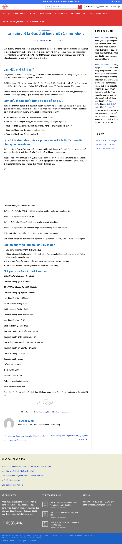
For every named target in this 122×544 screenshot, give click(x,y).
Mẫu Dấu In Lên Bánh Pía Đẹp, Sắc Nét (18, 471)
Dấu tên (33, 14)
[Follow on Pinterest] (21, 523)
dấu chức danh (101, 141)
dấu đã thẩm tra (108, 148)
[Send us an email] (119, 2)
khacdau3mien (57, 41)
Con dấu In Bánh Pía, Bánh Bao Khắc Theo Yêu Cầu (22, 476)
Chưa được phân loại (46, 30)
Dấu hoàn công (61, 14)
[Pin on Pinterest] (52, 403)
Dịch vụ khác (100, 14)
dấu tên (98, 148)
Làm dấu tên (13, 392)
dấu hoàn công (101, 144)
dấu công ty (112, 141)
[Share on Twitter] (44, 403)
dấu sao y (112, 144)
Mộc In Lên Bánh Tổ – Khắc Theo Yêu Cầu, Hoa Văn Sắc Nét (26, 466)
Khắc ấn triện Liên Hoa (11, 480)
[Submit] (80, 7)
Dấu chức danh (46, 14)
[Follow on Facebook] (112, 2)
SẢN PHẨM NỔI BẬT (20, 14)
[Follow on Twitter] (116, 2)
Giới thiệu (6, 14)
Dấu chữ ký (75, 14)
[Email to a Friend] (48, 403)
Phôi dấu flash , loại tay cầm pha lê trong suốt (23, 22)
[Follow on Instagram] (114, 2)
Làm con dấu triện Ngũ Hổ (12, 485)
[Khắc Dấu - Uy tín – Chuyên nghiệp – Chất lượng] (22, 7)
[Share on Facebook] (39, 403)
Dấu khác (87, 14)
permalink (66, 412)
